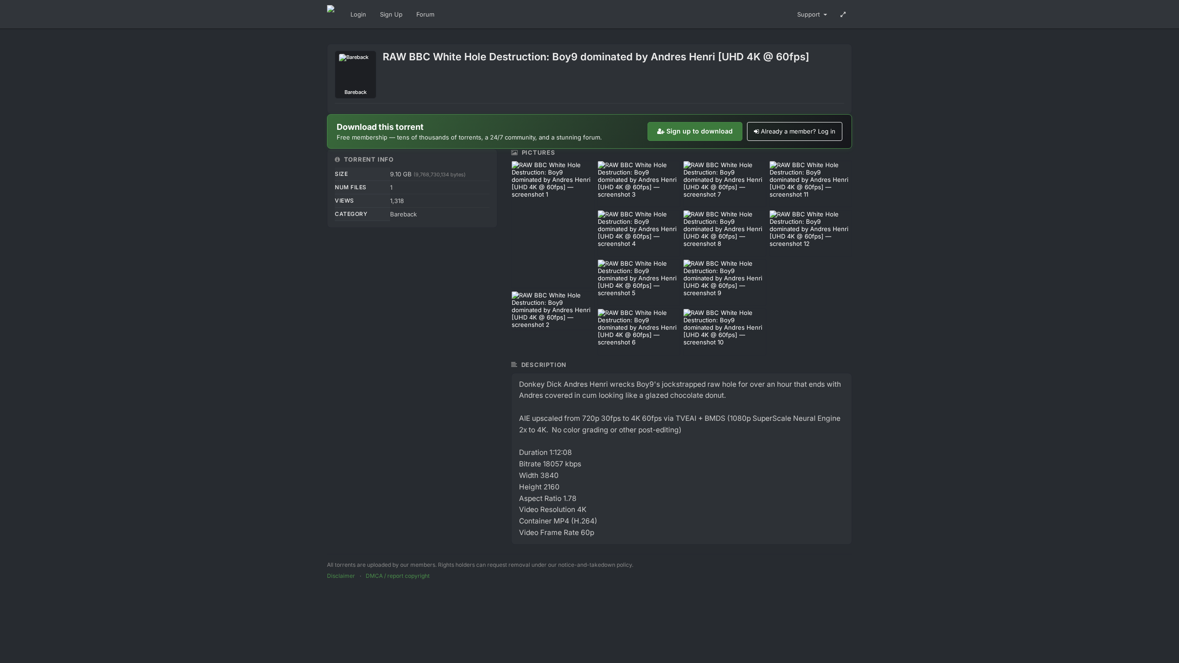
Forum (425, 14)
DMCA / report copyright (398, 575)
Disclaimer (341, 575)
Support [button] (809, 14)
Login (358, 14)
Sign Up (391, 14)
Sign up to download (699, 131)
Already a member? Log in (798, 131)
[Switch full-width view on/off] (843, 14)
